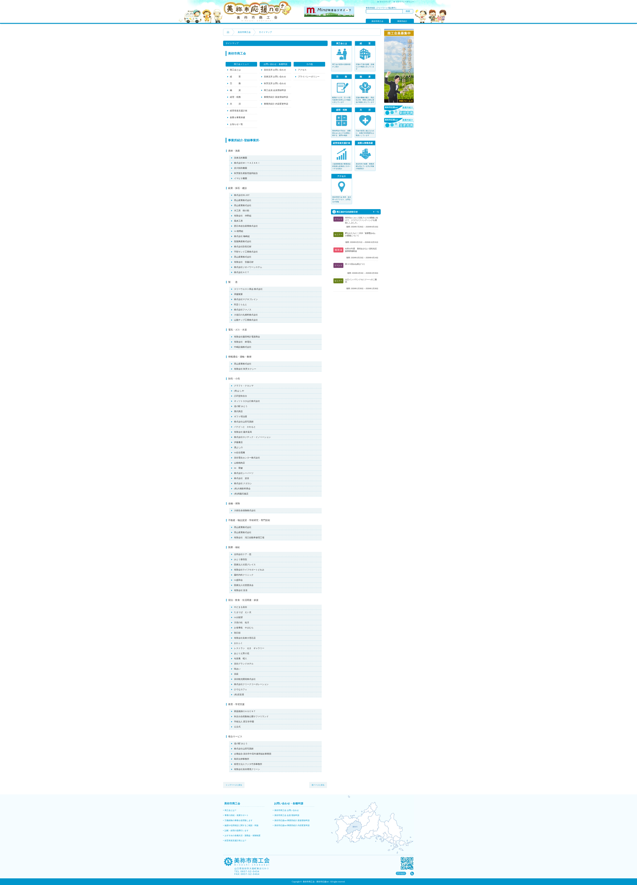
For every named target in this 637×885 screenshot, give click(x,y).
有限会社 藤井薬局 (243, 432)
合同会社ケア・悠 (242, 554)
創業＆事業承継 (237, 117)
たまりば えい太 (242, 612)
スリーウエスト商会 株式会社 (248, 289)
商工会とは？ (231, 810)
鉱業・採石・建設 (237, 188)
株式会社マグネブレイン (246, 299)
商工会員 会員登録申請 (275, 90)
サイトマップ (385, 2)
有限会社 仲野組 (242, 215)
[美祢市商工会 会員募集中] (399, 102)
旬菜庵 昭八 (240, 658)
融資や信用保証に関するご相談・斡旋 (241, 825)
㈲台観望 (238, 617)
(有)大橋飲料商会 (242, 488)
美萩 (236, 674)
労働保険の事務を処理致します (238, 820)
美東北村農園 (240, 158)
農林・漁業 (234, 151)
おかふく (238, 643)
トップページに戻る (234, 785)
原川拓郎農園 (240, 168)
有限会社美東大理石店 (245, 638)
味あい (237, 669)
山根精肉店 (239, 463)
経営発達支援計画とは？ (236, 840)
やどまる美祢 (240, 607)
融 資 (235, 90)
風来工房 (238, 221)
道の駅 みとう (241, 406)
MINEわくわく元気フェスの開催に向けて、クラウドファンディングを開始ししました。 (361, 220)
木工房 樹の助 (241, 210)
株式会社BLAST (241, 195)
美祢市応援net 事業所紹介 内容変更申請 (292, 825)
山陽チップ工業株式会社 (246, 320)
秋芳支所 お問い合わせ (275, 83)
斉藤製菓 (238, 294)
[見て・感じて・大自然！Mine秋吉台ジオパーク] (329, 16)
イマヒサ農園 (240, 178)
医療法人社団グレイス (245, 564)
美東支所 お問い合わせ (275, 76)
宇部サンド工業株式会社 (246, 251)
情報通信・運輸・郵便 (239, 357)
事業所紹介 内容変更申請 (276, 104)
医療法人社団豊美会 (243, 585)
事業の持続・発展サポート (236, 815)
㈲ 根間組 (238, 231)
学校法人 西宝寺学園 (244, 721)
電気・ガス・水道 (237, 329)
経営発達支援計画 (238, 110)
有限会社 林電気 (242, 342)
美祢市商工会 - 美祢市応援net (316, 882)
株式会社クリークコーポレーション (251, 684)
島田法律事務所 (241, 759)
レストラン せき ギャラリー (249, 648)
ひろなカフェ (240, 689)
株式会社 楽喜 (241, 478)
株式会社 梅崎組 (242, 236)
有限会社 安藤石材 (243, 262)
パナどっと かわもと (245, 427)
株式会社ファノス (242, 309)
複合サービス (235, 736)
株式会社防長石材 (242, 246)
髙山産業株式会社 (242, 200)
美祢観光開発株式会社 (245, 679)
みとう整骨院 (240, 559)
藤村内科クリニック (243, 575)
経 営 (235, 76)
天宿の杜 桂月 (241, 622)
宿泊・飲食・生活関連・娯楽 (243, 600)
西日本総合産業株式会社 (246, 226)
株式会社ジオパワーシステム (248, 267)
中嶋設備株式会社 (242, 347)
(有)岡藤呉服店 (241, 493)
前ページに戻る (318, 785)
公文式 (237, 726)
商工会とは (235, 70)
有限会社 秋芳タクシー (245, 369)
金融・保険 (234, 503)
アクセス (302, 70)
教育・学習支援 (236, 704)
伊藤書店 (238, 442)
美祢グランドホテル (243, 663)
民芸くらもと (240, 304)
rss (412, 873)
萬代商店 (238, 411)
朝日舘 (237, 633)
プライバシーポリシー (405, 2)
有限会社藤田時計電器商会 (247, 336)
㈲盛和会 (238, 580)
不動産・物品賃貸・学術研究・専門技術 (249, 520)
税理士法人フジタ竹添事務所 (248, 764)
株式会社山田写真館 (243, 421)
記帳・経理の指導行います (236, 830)
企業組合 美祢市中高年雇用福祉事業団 (252, 754)
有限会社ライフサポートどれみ (249, 569)
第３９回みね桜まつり (355, 264)
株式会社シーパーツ (243, 473)
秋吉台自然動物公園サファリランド (251, 716)
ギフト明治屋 (240, 416)
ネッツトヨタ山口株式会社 (247, 401)
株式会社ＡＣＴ (241, 272)
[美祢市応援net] (257, 21)
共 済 (235, 104)
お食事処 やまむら (243, 627)
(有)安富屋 (239, 694)
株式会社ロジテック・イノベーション (252, 437)
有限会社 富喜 (241, 590)
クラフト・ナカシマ (243, 385)
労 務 (235, 83)
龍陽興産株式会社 (242, 241)
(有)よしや (239, 391)
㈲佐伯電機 (239, 452)
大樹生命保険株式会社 (245, 510)
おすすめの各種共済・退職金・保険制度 (242, 835)
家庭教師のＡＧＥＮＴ (245, 711)
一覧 (377, 212)
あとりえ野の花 (241, 653)
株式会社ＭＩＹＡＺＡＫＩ (247, 163)
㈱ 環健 (238, 468)
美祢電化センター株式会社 (247, 457)
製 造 (233, 282)
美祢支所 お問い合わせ (275, 70)
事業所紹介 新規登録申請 (276, 97)
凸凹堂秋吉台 (240, 396)
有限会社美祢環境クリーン (247, 769)
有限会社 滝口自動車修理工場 (249, 537)
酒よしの (238, 447)
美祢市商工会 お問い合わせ (286, 810)
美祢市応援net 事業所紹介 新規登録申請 (292, 820)
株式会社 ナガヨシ (243, 483)
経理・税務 (235, 97)
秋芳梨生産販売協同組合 (246, 173)
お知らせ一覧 (236, 124)
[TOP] (228, 32)
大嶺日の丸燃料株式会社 (246, 315)
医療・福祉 (234, 547)
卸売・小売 (234, 378)
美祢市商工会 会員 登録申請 (286, 815)
